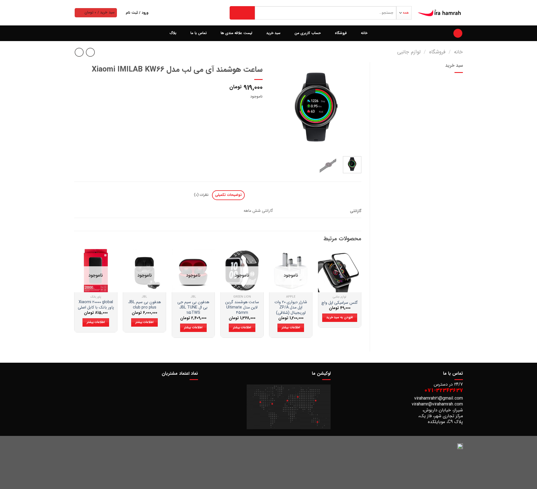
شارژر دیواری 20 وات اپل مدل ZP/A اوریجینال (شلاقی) (290, 307)
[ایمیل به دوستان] (237, 107)
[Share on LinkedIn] (217, 107)
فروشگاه (341, 33)
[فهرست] (457, 33)
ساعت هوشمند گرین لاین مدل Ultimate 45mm (242, 307)
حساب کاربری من (308, 33)
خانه (364, 33)
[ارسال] (242, 13)
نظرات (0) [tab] (201, 195)
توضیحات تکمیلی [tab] (228, 195)
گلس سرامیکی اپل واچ (339, 303)
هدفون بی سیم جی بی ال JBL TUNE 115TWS (193, 307)
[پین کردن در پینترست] (227, 107)
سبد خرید (273, 33)
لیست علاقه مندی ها (236, 33)
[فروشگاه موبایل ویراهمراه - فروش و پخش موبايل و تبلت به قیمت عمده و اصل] (439, 13)
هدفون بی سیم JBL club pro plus (144, 305)
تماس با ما (198, 33)
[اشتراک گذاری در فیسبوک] (257, 107)
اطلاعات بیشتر (291, 327)
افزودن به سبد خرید (339, 317)
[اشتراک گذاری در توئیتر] (247, 107)
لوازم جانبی (409, 52)
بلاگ (172, 33)
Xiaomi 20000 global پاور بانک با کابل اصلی (96, 305)
